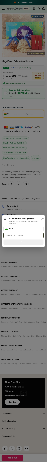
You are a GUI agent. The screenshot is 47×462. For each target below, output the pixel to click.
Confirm (23, 242)
